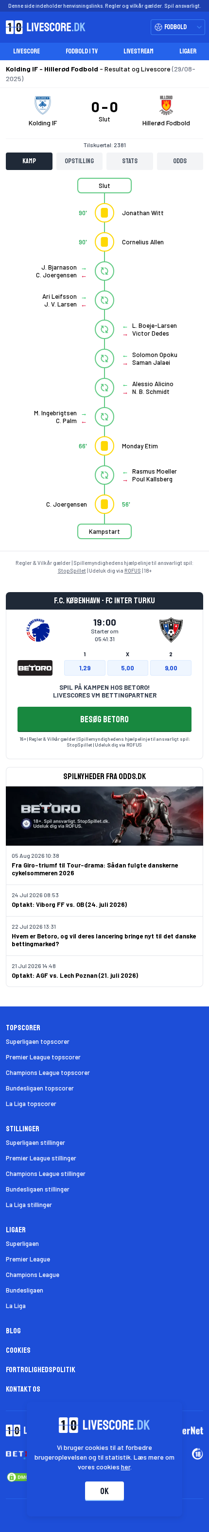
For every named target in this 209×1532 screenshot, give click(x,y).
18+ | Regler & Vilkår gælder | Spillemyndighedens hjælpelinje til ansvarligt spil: (104, 739)
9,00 (171, 668)
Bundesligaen (24, 1290)
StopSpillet (72, 570)
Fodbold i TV (82, 51)
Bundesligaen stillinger (38, 1189)
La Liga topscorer (31, 1103)
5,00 (127, 668)
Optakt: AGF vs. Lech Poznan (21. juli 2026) (75, 975)
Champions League (32, 1274)
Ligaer (187, 51)
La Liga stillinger (29, 1205)
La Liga (16, 1306)
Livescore (26, 51)
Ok (104, 1491)
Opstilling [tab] (79, 161)
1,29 (84, 668)
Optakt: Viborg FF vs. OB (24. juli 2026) (69, 904)
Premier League (28, 1259)
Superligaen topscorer (38, 1041)
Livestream (138, 51)
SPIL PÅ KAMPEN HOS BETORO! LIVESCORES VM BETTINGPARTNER (105, 691)
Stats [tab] (130, 161)
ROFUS (132, 570)
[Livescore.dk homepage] (43, 27)
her (125, 1467)
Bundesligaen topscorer (40, 1088)
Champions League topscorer (48, 1072)
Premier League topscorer (43, 1057)
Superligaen (22, 1243)
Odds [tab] (180, 161)
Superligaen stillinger (35, 1142)
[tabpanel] (104, 364)
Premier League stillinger (41, 1158)
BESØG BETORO (104, 719)
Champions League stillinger (46, 1173)
